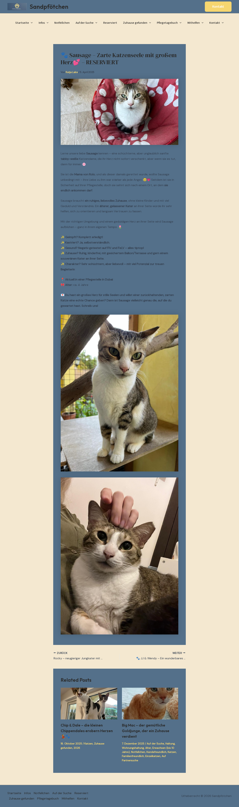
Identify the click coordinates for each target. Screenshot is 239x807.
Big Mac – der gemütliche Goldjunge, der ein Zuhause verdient (145, 731)
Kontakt (214, 23)
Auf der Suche (85, 23)
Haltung (170, 743)
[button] (218, 6)
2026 (77, 747)
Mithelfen (193, 23)
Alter (148, 747)
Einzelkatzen (152, 756)
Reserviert (110, 23)
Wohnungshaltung (133, 747)
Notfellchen (62, 23)
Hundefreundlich (156, 752)
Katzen (88, 743)
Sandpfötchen (49, 6)
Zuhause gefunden (135, 23)
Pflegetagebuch (167, 23)
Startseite (22, 23)
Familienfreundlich (133, 756)
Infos (42, 23)
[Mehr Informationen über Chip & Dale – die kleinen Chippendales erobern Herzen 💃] (89, 703)
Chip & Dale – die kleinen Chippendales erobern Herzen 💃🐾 (87, 731)
